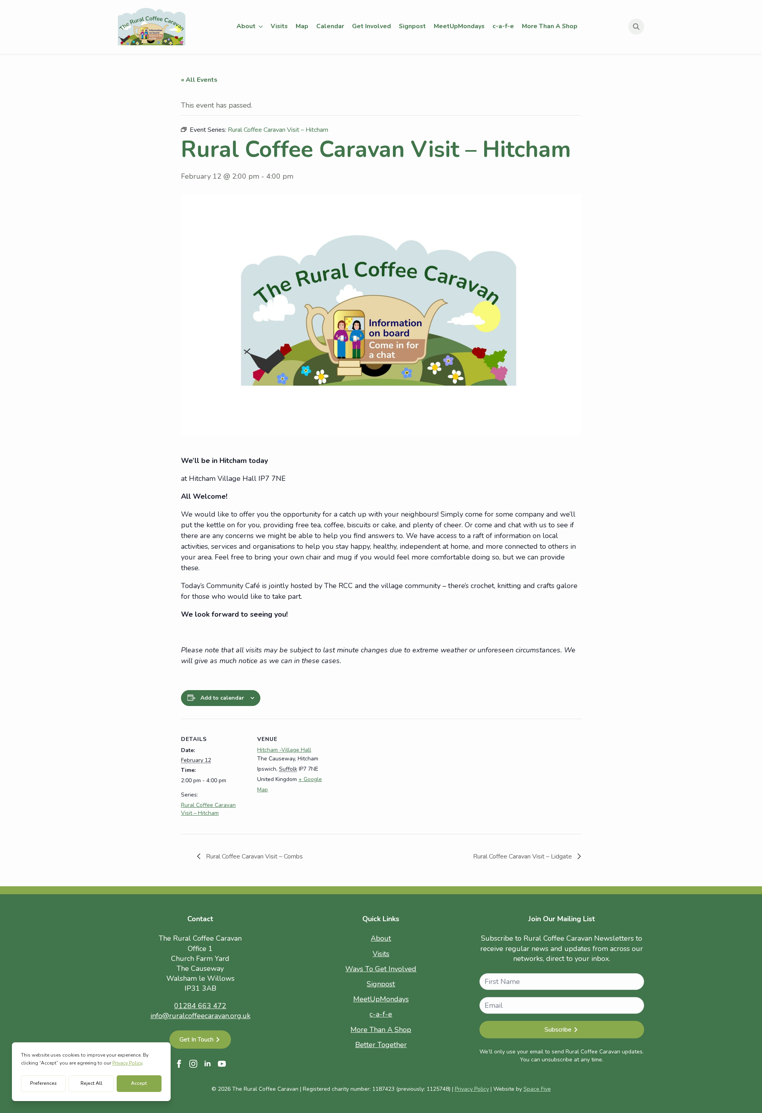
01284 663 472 (200, 1006)
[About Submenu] (261, 26)
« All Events (199, 79)
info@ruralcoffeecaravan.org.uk (200, 1015)
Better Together (381, 1044)
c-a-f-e (503, 26)
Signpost (412, 26)
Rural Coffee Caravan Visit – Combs (253, 856)
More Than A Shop (549, 26)
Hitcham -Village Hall (284, 750)
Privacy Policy (472, 1089)
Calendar (330, 26)
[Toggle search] (636, 27)
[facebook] (179, 1063)
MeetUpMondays (459, 26)
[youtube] (221, 1063)
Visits (279, 26)
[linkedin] (207, 1063)
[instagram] (193, 1063)
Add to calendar (222, 698)
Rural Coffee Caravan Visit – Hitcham (208, 809)
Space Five (537, 1089)
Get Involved (371, 26)
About (246, 26)
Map (302, 26)
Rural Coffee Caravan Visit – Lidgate (523, 856)
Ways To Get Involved (380, 969)
